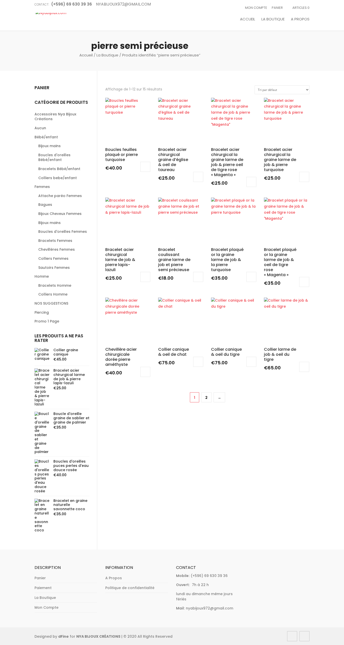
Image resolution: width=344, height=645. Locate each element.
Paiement (43, 587)
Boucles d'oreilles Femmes (62, 231)
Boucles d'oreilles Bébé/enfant (54, 157)
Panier (277, 7)
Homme (42, 276)
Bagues (45, 204)
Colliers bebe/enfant (57, 177)
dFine (63, 636)
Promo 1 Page (47, 321)
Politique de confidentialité (129, 587)
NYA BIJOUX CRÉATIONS (98, 636)
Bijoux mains (49, 145)
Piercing (42, 312)
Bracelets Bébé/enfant (59, 168)
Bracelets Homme (54, 285)
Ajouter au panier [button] (145, 167)
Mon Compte (256, 7)
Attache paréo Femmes (60, 195)
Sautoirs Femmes (54, 267)
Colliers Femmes (53, 258)
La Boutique (273, 19)
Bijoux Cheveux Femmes (60, 213)
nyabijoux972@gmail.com (209, 608)
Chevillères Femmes (56, 249)
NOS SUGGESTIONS (51, 303)
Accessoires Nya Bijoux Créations (55, 117)
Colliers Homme (52, 294)
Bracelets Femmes (55, 240)
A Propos (300, 19)
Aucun (40, 128)
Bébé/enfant (46, 137)
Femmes (42, 186)
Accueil (247, 19)
